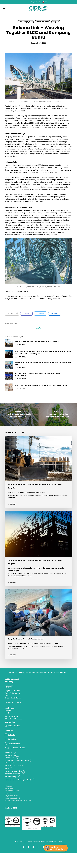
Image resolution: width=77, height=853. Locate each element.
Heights (55, 22)
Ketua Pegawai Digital (12, 798)
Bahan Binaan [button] (9, 758)
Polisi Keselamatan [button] (43, 672)
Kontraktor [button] (8, 752)
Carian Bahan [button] (12, 739)
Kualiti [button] (7, 768)
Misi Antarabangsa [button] (11, 777)
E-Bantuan (9, 731)
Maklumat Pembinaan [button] (12, 774)
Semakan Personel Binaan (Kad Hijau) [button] (18, 780)
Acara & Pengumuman (33, 639)
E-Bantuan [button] (11, 734)
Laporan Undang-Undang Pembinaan (18, 801)
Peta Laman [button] (64, 672)
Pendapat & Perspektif (52, 484)
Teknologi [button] (8, 763)
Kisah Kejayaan (26, 22)
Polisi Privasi (9, 788)
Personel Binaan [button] (10, 755)
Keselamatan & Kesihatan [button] (14, 765)
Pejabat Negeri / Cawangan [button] (13, 717)
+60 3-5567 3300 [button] (14, 726)
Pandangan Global (17, 484)
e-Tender (8, 793)
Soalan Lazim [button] (13, 672)
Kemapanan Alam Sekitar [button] (13, 771)
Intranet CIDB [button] (23, 672)
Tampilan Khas (42, 22)
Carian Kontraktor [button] (14, 744)
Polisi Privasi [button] (55, 672)
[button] (4, 8)
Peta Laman (9, 786)
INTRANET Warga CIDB (12, 791)
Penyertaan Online (11, 796)
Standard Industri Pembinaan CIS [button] (16, 760)
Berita (19, 639)
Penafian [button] (32, 672)
